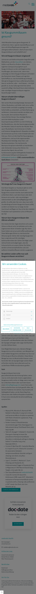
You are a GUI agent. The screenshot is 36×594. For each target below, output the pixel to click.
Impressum (19, 325)
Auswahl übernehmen (17, 329)
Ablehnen (6, 329)
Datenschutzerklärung (9, 325)
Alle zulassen (28, 329)
